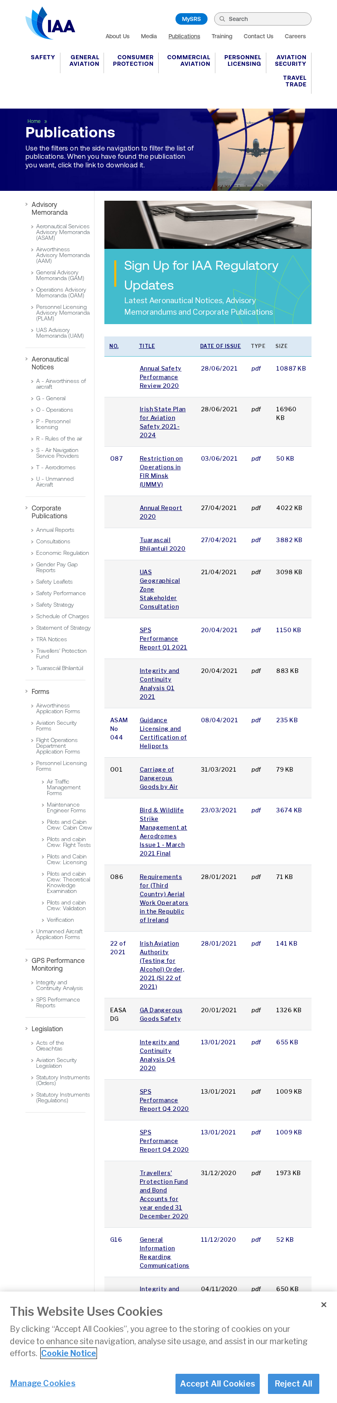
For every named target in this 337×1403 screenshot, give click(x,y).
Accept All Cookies (217, 1384)
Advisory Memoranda (50, 208)
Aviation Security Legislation (56, 1063)
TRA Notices (51, 639)
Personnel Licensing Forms (61, 766)
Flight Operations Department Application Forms (58, 745)
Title (147, 346)
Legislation (47, 1028)
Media (149, 36)
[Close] (324, 1305)
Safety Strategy (55, 605)
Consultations (53, 541)
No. (114, 346)
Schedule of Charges (62, 616)
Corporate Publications (49, 511)
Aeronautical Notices (50, 363)
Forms (40, 691)
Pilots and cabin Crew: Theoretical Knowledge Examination (68, 882)
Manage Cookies (43, 1383)
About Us (117, 36)
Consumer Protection (133, 60)
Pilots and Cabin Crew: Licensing (67, 859)
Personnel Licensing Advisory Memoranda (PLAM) (63, 312)
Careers (295, 36)
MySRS (191, 19)
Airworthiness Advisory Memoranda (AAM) (63, 255)
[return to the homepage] (50, 23)
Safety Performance (61, 593)
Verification (60, 920)
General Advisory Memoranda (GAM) (60, 275)
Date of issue (220, 346)
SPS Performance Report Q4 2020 (164, 1100)
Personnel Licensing (242, 60)
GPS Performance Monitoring (58, 964)
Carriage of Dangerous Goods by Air (159, 778)
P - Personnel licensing (53, 424)
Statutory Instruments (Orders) (63, 1080)
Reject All (294, 1384)
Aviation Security (291, 60)
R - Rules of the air (59, 438)
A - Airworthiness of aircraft (61, 384)
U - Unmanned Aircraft (55, 481)
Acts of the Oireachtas (50, 1045)
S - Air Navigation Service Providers (57, 453)
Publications (184, 36)
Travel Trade (295, 81)
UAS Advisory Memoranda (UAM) (60, 333)
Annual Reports (55, 530)
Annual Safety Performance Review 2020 (161, 377)
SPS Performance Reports (58, 1002)
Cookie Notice (68, 1353)
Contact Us (258, 36)
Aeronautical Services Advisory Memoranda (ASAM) (63, 232)
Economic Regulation (62, 553)
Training (222, 36)
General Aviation (84, 60)
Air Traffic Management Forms (64, 787)
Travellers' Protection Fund (61, 653)
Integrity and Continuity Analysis (59, 985)
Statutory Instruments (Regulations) (63, 1097)
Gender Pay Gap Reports (57, 567)
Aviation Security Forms (56, 725)
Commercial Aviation (188, 60)
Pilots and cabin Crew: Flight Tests (69, 842)
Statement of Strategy (63, 628)
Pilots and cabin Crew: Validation (66, 905)
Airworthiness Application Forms (58, 708)
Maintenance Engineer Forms (66, 807)
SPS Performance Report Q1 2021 (163, 638)
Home (35, 121)
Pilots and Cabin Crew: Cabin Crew (69, 824)
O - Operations (54, 410)
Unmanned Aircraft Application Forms (59, 934)
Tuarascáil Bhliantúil (59, 668)
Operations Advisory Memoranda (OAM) (61, 292)
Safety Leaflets (54, 581)
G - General (50, 398)
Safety (43, 57)
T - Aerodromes (56, 467)
